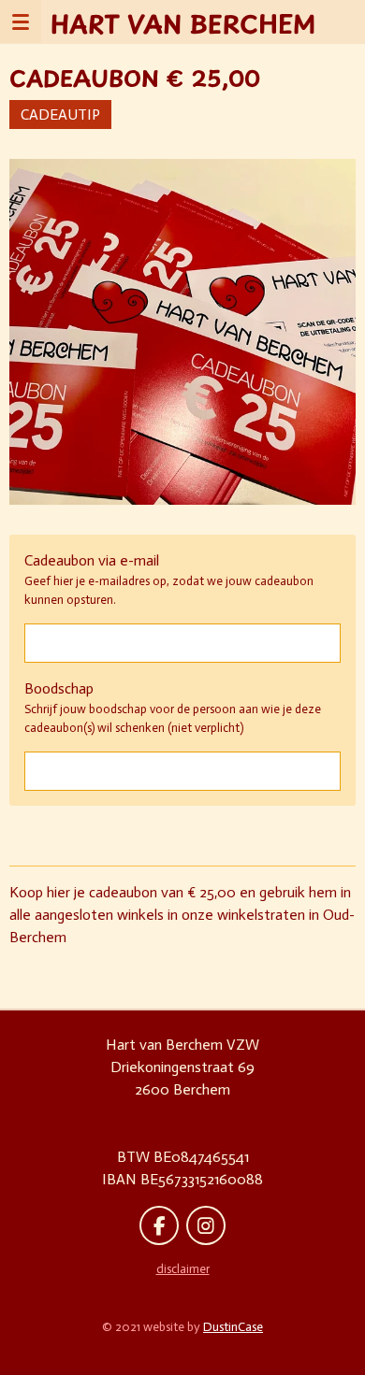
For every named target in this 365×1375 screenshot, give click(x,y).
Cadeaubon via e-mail (91, 560)
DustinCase (233, 1326)
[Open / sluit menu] (20, 21)
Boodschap (59, 688)
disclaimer (183, 1268)
